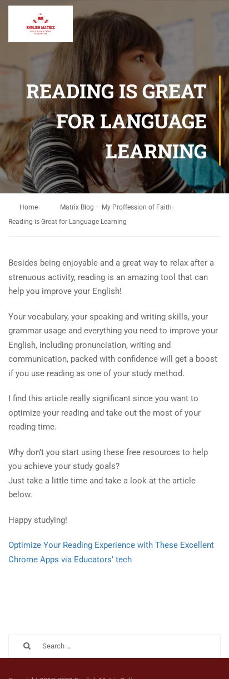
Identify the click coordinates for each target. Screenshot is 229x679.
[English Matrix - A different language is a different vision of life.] (40, 27)
